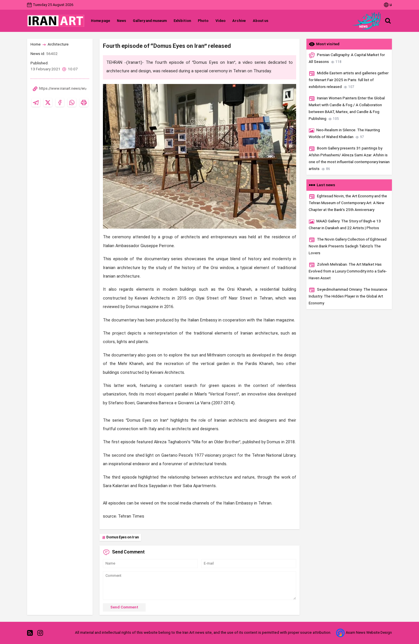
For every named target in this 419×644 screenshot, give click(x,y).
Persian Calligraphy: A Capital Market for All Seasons (347, 58)
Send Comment (124, 607)
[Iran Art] (55, 21)
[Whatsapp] (72, 102)
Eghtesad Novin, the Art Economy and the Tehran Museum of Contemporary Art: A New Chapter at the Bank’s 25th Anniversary (348, 203)
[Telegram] (36, 102)
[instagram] (40, 633)
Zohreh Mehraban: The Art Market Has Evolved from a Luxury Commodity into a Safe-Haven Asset (348, 271)
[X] (48, 102)
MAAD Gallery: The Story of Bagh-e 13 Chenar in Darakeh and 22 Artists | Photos (345, 225)
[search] (388, 21)
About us (260, 21)
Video (220, 21)
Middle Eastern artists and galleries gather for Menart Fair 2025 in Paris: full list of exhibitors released (349, 80)
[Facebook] (60, 102)
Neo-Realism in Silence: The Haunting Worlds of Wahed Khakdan (344, 134)
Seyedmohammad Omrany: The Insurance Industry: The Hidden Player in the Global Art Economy (348, 296)
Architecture (58, 44)
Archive (239, 21)
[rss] (30, 633)
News (121, 21)
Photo (203, 21)
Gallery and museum (150, 21)
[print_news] (84, 102)
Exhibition (182, 21)
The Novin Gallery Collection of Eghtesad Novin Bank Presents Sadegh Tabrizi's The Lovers (348, 246)
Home (35, 44)
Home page (100, 21)
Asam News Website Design (369, 632)
